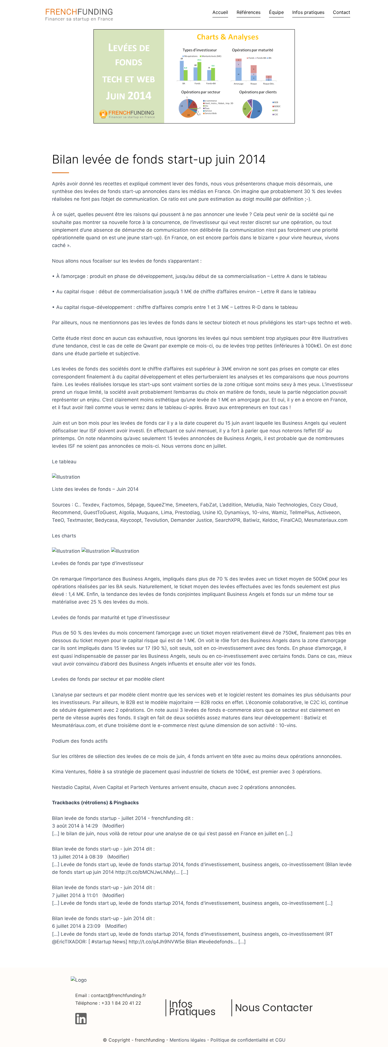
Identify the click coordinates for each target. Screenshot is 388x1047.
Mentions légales (188, 1040)
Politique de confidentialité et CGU (247, 1040)
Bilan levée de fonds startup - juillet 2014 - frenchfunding (118, 818)
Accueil (220, 12)
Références (248, 12)
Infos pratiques (308, 12)
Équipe (276, 12)
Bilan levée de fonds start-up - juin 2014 (99, 849)
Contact (341, 12)
